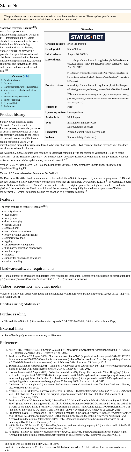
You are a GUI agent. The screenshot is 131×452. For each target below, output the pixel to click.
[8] (107, 181)
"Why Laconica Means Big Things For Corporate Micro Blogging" (85, 372)
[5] (29, 141)
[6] (24, 167)
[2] (34, 27)
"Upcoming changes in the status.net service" (76, 412)
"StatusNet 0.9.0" (18, 390)
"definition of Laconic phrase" (25, 384)
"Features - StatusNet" (21, 431)
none (70, 85)
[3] (6, 70)
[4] (9, 70)
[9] (87, 191)
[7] (56, 172)
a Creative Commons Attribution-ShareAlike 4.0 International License (70, 447)
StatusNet (9, 335)
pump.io (13, 181)
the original (53, 394)
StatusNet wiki (21, 321)
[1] (86, 53)
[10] (45, 206)
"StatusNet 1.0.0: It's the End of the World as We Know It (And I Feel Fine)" (68, 402)
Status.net (72, 137)
